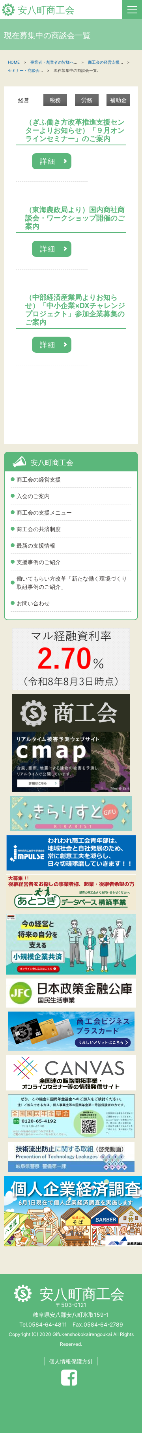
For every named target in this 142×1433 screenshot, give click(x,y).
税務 (55, 100)
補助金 (118, 100)
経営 (23, 100)
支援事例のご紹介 (39, 562)
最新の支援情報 (36, 545)
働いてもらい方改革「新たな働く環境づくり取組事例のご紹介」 (72, 582)
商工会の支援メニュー (44, 512)
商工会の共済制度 (39, 529)
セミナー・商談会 (23, 70)
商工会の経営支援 (39, 479)
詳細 (48, 161)
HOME (14, 62)
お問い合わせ (33, 603)
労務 (86, 100)
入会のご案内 (33, 496)
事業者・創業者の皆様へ (52, 62)
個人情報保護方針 (71, 1361)
